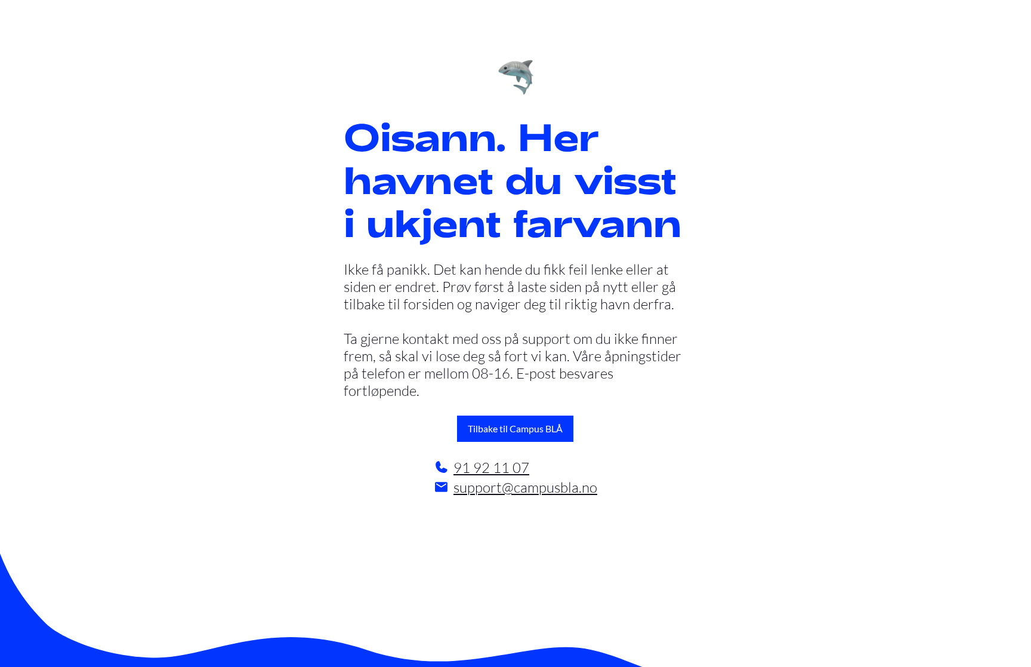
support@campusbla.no (525, 487)
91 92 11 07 (491, 467)
